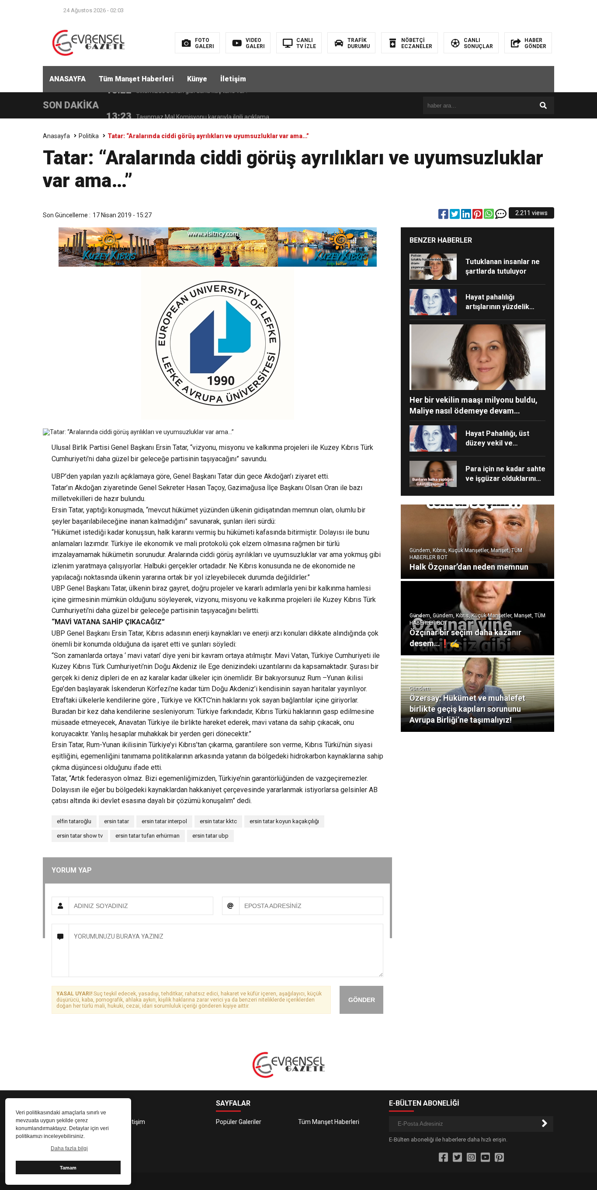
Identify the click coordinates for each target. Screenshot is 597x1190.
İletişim (233, 79)
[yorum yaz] (501, 215)
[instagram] (471, 1158)
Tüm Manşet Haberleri (136, 79)
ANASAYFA (67, 79)
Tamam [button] (68, 1167)
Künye (197, 79)
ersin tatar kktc (218, 821)
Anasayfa (56, 135)
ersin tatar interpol (164, 821)
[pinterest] (478, 215)
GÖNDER (361, 999)
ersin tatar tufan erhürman (147, 835)
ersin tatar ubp (210, 835)
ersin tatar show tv (80, 835)
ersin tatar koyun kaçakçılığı (284, 821)
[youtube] (485, 1158)
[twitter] (455, 215)
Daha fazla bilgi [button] (69, 1148)
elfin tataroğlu (74, 821)
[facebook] (444, 215)
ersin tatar (116, 821)
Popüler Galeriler (238, 1121)
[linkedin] (466, 215)
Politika (89, 135)
